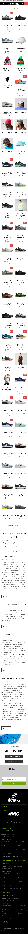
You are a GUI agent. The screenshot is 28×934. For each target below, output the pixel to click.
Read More (6, 596)
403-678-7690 (9, 895)
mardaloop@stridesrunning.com (14, 856)
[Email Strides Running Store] (8, 822)
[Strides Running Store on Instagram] (14, 822)
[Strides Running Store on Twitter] (17, 822)
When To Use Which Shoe (8, 557)
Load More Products (14, 525)
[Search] (22, 3)
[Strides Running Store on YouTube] (19, 822)
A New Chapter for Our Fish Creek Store (12, 678)
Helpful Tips (14, 551)
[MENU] (1, 3)
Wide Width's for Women (14, 756)
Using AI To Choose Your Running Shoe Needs (13, 605)
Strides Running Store (12, 928)
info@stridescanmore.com (12, 922)
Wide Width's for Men (14, 761)
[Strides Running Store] (14, 3)
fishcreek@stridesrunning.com (14, 888)
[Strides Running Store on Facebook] (11, 822)
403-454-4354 (9, 863)
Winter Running (5, 635)
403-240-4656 (9, 831)
